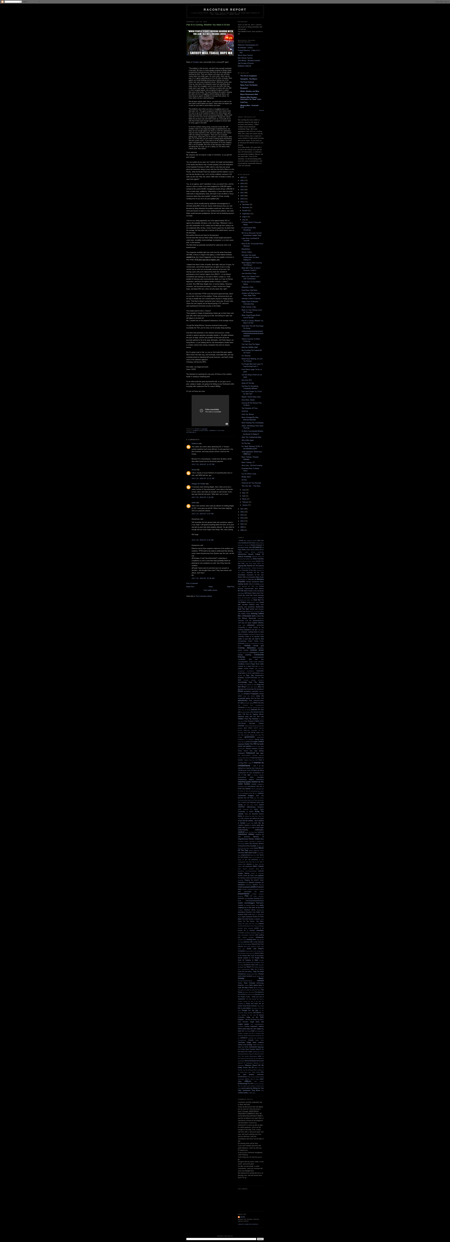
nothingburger (242, 862)
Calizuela (241, 620)
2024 (242, 183)
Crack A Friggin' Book (252, 664)
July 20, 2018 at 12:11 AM (203, 478)
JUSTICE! (241, 807)
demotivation (250, 671)
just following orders (254, 802)
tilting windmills (248, 1012)
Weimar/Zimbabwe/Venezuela (254, 1060)
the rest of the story (254, 1001)
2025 (242, 180)
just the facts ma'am (251, 804)
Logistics (241, 825)
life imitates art (247, 816)
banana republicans (252, 581)
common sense (257, 650)
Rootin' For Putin (258, 916)
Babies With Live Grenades (246, 577)
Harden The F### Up (252, 744)
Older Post (230, 587)
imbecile (261, 775)
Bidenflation (241, 593)
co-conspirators (253, 643)
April (244, 496)
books (249, 602)
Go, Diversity (246, 356)
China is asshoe (243, 634)
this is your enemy (244, 1008)
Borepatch (244, 88)
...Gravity (240, 540)
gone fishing (250, 735)
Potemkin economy (258, 889)
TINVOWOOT (257, 1012)
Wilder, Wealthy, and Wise (249, 91)
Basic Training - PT (248, 462)
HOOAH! (254, 755)
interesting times (242, 786)
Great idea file (242, 741)
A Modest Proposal (255, 545)
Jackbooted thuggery (246, 795)
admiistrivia (261, 552)
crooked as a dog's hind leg (247, 666)
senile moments (248, 928)
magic (262, 827)
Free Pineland (249, 721)
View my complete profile (248, 1224)
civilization (241, 636)
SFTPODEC (241, 932)
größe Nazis (250, 741)
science (261, 923)
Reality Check (255, 905)
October (245, 210)
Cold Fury (244, 102)
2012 (242, 524)
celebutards (251, 625)
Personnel (248, 884)
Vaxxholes (241, 1042)
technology (260, 983)
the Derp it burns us (248, 987)
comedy (247, 645)
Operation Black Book (256, 868)
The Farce (258, 990)
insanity (253, 784)
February (245, 502)
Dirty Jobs (250, 675)
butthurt (258, 616)
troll (243, 1031)
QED (245, 898)
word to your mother (253, 1076)
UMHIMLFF (244, 1038)
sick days (240, 942)
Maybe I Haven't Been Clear (251, 397)
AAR (250, 547)
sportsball (240, 967)
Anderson (195, 443)
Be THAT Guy (253, 586)
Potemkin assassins (247, 889)
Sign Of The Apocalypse (244, 944)
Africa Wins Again (248, 440)
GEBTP (256, 728)
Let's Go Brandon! (251, 814)
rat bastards (247, 905)
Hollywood (250, 753)
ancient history (251, 561)
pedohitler (240, 880)
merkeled (261, 832)
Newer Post (190, 587)
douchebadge (242, 682)
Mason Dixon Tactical (245, 55)
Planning (261, 884)
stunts (240, 976)
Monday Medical (258, 843)
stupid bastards (247, 976)
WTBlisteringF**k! (244, 1083)
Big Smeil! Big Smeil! (250, 595)
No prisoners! (253, 859)
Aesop (194, 470)
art (239, 568)
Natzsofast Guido (251, 853)
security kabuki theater (244, 926)
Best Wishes (259, 588)
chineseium (252, 634)
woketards (260, 1074)
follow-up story (243, 716)
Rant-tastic (260, 903)
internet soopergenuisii (257, 788)
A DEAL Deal (259, 543)
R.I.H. (262, 898)
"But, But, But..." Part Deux (251, 486)
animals (258, 561)
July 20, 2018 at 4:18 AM (203, 497)
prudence (240, 896)
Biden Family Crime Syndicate (254, 591)
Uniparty (250, 1040)
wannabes (241, 1054)
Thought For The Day (250, 1010)
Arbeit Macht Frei (258, 563)
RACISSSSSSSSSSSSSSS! (255, 900)
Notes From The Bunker (249, 85)
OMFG (255, 866)
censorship (260, 625)
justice (261, 805)
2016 (242, 512)
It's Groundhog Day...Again (256, 791)
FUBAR (256, 721)
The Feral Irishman (247, 82)
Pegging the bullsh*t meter (254, 880)
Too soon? (260, 1019)
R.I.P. (239, 900)
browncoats (260, 607)
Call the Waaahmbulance (254, 620)
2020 (242, 196)
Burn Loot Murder (255, 611)
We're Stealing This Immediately (253, 423)
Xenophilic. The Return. (249, 79)
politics (254, 887)
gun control (259, 742)
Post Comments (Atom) (204, 596)
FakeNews (241, 707)
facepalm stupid (248, 703)
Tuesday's (195, 62)
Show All (261, 110)
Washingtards (253, 1056)
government (249, 737)
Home (211, 587)
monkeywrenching (244, 846)
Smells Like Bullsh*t (255, 949)
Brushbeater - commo (245, 48)
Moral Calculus (242, 848)
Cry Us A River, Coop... (249, 474)
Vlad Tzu (241, 1047)
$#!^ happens (248, 540)
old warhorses (247, 866)
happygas (241, 744)
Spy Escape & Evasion (246, 63)
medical (241, 832)
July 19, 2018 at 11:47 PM (203, 464)
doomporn (261, 680)
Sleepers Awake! (256, 946)
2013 (242, 521)
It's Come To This (243, 791)
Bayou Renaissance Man (249, 94)
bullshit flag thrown (244, 611)
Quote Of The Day (248, 383)
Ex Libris (241, 703)
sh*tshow (247, 932)
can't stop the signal (244, 623)
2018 (242, 202)
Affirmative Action (257, 556)
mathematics (259, 830)
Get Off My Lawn (254, 732)
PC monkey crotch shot (245, 878)
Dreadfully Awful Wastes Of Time (247, 684)
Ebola (240, 691)
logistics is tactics (250, 825)
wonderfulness (242, 1076)
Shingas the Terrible (198, 484)
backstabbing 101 (243, 579)
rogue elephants (247, 916)
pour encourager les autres (251, 891)
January (245, 505)
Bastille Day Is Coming (251, 584)
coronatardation (243, 661)
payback (261, 875)
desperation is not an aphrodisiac (249, 673)
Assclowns (241, 575)
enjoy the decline (249, 696)
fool (251, 716)
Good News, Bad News (249, 290)
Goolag (240, 737)
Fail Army (261, 703)
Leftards (240, 814)
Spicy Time (255, 964)
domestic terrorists (250, 680)
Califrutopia (261, 618)
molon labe (248, 843)
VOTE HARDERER (250, 1047)
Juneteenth (260, 800)
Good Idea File (259, 735)
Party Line (253, 875)
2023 (242, 186)
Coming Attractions (200, 430)
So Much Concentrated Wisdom (252, 431)
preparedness (243, 894)
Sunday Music (251, 978)
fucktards (241, 726)
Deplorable (260, 671)
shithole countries (248, 937)
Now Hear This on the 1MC (254, 862)
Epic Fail (254, 698)
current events (249, 668)
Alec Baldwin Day (247, 559)
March (244, 499)
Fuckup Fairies (249, 725)
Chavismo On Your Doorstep (251, 483)
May (244, 493)
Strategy (261, 974)
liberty (240, 816)
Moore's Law (260, 846)
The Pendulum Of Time (249, 408)
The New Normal (251, 999)
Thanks (247, 985)
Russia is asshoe (254, 919)
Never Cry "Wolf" (254, 855)
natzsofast (241, 852)
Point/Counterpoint (244, 887)
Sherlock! (251, 935)
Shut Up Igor (260, 939)
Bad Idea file (252, 579)
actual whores (250, 552)
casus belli (241, 625)
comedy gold (258, 645)
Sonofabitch (257, 962)
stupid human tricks (258, 976)
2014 (242, 518)
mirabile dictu (259, 839)
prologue (261, 894)
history (261, 751)
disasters (241, 677)
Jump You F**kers (252, 800)
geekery (261, 728)
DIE (244, 675)
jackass (261, 793)
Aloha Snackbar (258, 559)
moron (256, 848)
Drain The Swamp (256, 682)
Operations (241, 871)
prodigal (254, 894)
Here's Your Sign (250, 751)
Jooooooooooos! (242, 800)
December (246, 204)
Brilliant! (251, 604)
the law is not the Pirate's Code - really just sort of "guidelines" (251, 997)
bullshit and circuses (257, 609)
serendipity (260, 930)
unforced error (252, 1038)
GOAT (262, 732)
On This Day (246, 443)
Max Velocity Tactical (245, 58)
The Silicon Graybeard (248, 76)
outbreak (261, 871)
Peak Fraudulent (258, 878)
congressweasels (258, 657)
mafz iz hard (255, 827)
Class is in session (252, 636)
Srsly (245, 967)
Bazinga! (244, 586)
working (262, 1076)
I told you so (259, 768)
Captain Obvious (258, 623)
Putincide (241, 898)
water (259, 1056)
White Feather (256, 1072)
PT (251, 896)
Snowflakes (241, 951)
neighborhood (245, 855)
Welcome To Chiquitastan (245, 1063)
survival (260, 981)
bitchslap (261, 595)
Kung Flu (259, 811)
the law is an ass (250, 994)
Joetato (262, 798)
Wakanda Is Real (247, 287)
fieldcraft (254, 710)
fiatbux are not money (244, 709)
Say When (260, 921)
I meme (249, 763)
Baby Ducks (260, 577)
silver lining (247, 946)
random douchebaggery (246, 903)
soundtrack (247, 964)
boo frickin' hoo (248, 600)
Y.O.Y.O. (256, 1083)
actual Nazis (250, 549)
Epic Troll (260, 698)
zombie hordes (243, 1093)
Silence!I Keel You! (258, 944)
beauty (261, 586)
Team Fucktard (249, 983)
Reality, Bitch (246, 477)
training (247, 1026)
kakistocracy (251, 807)
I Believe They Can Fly (250, 760)
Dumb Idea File (252, 689)
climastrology (242, 641)
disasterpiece (259, 675)
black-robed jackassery (250, 597)
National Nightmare (254, 850)
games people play (258, 725)
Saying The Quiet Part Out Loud (248, 923)
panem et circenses (257, 873)
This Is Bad (260, 1006)
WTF (251, 1083)
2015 (242, 515)
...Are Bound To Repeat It (250, 434)
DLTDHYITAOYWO (251, 677)
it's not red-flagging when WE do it (248, 793)
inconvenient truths (245, 777)
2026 (242, 177)
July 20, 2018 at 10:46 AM (203, 578)
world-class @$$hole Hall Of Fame (248, 1079)
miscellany (240, 841)
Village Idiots (252, 1042)
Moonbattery (246, 249)
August (245, 217)
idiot (249, 775)
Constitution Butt (244, 659)
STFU (252, 967)
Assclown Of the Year (255, 572)
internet (247, 789)
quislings (257, 898)
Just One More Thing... (249, 273)
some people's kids (248, 962)
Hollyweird (241, 753)
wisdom (251, 1074)
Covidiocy (241, 664)
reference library (249, 910)
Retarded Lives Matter (253, 912)
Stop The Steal (258, 971)
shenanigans (244, 935)
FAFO (255, 703)
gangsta (240, 728)
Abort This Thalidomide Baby (251, 437)
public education (259, 896)
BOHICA (261, 597)
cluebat (247, 643)
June (244, 490)
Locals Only (249, 823)
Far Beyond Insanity (251, 707)
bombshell (240, 600)
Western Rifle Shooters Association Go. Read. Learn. (251, 98)
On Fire (244, 480)
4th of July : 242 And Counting (252, 465)
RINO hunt (247, 914)
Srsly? (249, 967)
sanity (262, 919)
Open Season (242, 868)
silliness (240, 946)
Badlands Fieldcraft (244, 66)
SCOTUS (245, 411)
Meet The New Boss (251, 832)
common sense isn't (243, 652)
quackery (250, 898)
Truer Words (247, 1031)
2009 (242, 527)
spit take (261, 964)
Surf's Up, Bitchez (248, 414)
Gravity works (259, 739)
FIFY (259, 709)
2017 (242, 509)
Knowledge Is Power (245, 811)
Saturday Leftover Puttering (251, 298)
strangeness (242, 974)
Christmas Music (259, 634)
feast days (261, 707)
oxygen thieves (243, 873)
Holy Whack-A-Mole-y (244, 755)
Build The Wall (243, 609)
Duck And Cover (252, 687)
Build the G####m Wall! (250, 347)
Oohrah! (261, 866)
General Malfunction (244, 730)
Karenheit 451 (247, 809)
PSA (247, 896)
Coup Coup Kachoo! (256, 661)
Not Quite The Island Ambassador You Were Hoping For (250, 257)
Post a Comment (192, 583)
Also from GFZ (247, 380)
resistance (241, 912)
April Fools (249, 563)
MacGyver (248, 827)
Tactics (240, 983)
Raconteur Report (225, 9)
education (255, 691)
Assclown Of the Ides (249, 570)
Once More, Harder (248, 400)
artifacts (243, 568)
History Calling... (247, 252)
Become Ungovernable (246, 588)
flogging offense (258, 714)
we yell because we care (251, 1058)
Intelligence (260, 784)
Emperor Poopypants (251, 694)
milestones (242, 834)
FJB (244, 714)
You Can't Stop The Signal (250, 344)
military (251, 834)
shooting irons (251, 939)
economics (247, 691)
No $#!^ (245, 859)
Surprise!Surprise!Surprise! (245, 980)
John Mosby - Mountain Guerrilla (249, 60)
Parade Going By (244, 875)
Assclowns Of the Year (255, 575)
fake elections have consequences (251, 705)
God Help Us (242, 735)
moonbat (253, 846)
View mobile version (210, 590)
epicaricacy (242, 700)
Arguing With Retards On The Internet (251, 566)
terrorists (241, 985)
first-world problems (245, 712)
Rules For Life (243, 919)
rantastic (240, 905)
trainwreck (253, 1026)
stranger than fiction (252, 974)
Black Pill (240, 597)
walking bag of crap (258, 1051)
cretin (262, 664)
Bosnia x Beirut (255, 602)
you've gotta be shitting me (250, 1088)
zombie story (251, 1092)
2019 (242, 199)
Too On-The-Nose (251, 1019)
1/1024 (254, 540)
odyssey (249, 864)
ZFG (262, 1090)
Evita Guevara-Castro (256, 700)
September (246, 214)
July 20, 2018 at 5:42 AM (203, 514)
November (246, 207)
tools (239, 1022)
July (244, 220)
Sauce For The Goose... (246, 921)
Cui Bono (261, 666)
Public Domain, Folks (249, 307)
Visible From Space (258, 1044)
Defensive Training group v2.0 (248, 45)
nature (262, 850)
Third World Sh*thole (250, 1006)
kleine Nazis (259, 809)
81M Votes (251, 543)
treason (261, 1026)
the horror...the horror (248, 992)
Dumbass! (260, 689)
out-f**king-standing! (251, 871)
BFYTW (240, 591)
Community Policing (216, 430)
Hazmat (248, 748)
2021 (242, 193)
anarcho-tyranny (242, 561)
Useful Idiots (259, 1040)
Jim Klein (250, 798)
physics (255, 884)
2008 (242, 530)
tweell (193, 502)
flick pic (249, 714)
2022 (242, 189)
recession (240, 910)
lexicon (261, 814)
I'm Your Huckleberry (254, 772)
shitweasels (191, 432)
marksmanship (243, 830)
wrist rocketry (259, 1081)
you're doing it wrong (253, 1086)
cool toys (259, 659)
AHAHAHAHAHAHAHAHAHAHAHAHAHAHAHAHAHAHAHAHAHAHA (252, 333)
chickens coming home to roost (252, 632)
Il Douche (255, 775)
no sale (261, 859)
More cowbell (249, 848)
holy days (260, 753)
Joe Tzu (256, 798)
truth (252, 1031)
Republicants (260, 910)
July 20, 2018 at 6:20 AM (203, 540)
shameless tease (255, 932)
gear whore (248, 728)
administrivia (242, 554)
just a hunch (242, 802)
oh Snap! (255, 864)
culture (240, 668)
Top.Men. (245, 1022)
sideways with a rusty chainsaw (253, 942)
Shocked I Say (242, 939)
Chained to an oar (250, 630)
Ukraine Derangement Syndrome (253, 1035)
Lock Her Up (259, 823)
